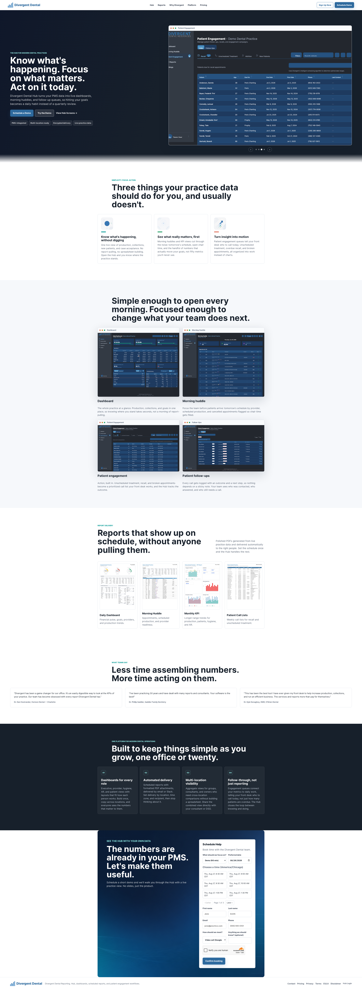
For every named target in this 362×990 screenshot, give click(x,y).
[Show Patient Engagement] (261, 149)
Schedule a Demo (22, 113)
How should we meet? (212, 932)
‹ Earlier (207, 903)
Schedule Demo (344, 5)
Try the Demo (44, 113)
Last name (233, 908)
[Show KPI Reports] (264, 149)
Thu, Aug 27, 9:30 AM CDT (213, 884)
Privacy (309, 983)
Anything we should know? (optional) (237, 933)
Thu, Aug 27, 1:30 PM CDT (238, 894)
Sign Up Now (325, 5)
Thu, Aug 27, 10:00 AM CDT (239, 884)
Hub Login (347, 983)
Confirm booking (214, 961)
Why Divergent (176, 5)
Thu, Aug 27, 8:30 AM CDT (213, 875)
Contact (291, 983)
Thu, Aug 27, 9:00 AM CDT (238, 875)
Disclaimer (336, 983)
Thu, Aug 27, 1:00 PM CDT (213, 894)
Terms (318, 983)
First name (207, 908)
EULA (326, 983)
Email (205, 920)
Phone (231, 920)
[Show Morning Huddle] (258, 149)
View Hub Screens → (66, 113)
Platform (192, 5)
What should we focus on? (214, 855)
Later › (230, 903)
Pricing (203, 5)
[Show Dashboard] (256, 149)
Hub (152, 5)
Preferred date (234, 855)
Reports (161, 5)
